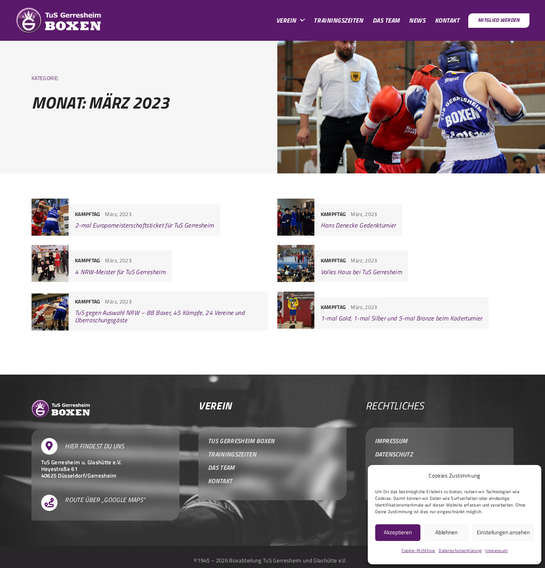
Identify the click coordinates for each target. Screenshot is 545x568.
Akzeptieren (398, 532)
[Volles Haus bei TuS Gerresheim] (395, 263)
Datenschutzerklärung (460, 550)
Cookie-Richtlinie (418, 550)
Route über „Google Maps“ (105, 500)
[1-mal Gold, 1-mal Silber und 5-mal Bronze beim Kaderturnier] (395, 311)
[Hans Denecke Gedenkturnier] (395, 217)
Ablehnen (446, 532)
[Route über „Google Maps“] (53, 503)
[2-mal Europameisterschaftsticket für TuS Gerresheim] (150, 217)
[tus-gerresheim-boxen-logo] (59, 20)
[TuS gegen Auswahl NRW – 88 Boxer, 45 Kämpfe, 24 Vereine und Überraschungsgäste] (150, 311)
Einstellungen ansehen (503, 532)
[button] (301, 20)
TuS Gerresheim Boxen (241, 441)
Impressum (496, 550)
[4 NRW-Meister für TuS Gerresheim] (150, 263)
